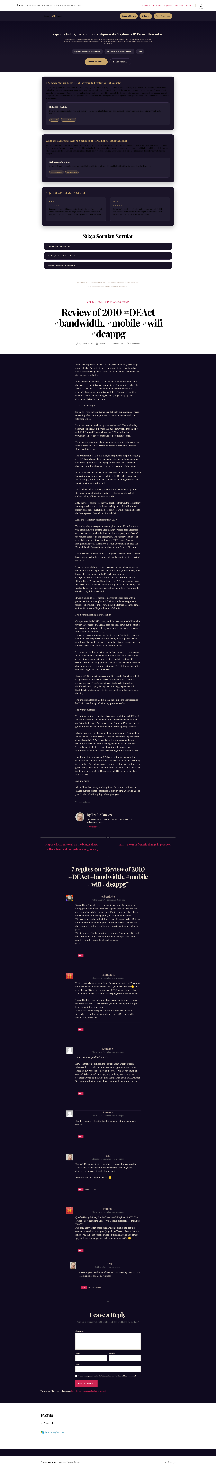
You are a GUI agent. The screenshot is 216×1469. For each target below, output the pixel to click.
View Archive (93, 827)
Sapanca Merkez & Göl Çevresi (87, 51)
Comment (79, 1331)
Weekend (179, 5)
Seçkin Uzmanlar (120, 62)
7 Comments (135, 343)
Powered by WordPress (69, 1462)
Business (157, 5)
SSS (140, 51)
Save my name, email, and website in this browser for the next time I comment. (107, 1376)
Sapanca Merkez (129, 16)
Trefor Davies (87, 343)
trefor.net (19, 5)
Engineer (168, 5)
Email (112, 1353)
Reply (80, 955)
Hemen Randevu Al (96, 61)
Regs (100, 302)
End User (146, 5)
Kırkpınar (146, 16)
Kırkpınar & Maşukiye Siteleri (119, 51)
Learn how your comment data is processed (88, 1391)
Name (78, 1353)
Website (78, 1364)
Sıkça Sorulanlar (163, 16)
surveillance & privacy (117, 302)
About (188, 5)
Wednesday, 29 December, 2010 (111, 343)
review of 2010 (84, 802)
